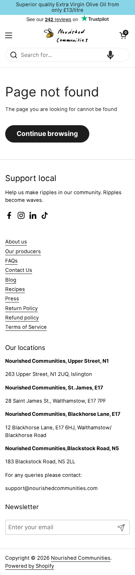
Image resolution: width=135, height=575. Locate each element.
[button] (123, 35)
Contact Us (18, 270)
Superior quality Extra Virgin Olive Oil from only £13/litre (67, 7)
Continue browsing (47, 133)
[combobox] (67, 55)
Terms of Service (26, 327)
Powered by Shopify (29, 566)
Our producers (23, 251)
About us (16, 242)
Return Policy (21, 308)
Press (12, 298)
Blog (10, 280)
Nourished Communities (80, 558)
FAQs (11, 261)
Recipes (15, 289)
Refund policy (22, 318)
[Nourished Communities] (65, 35)
